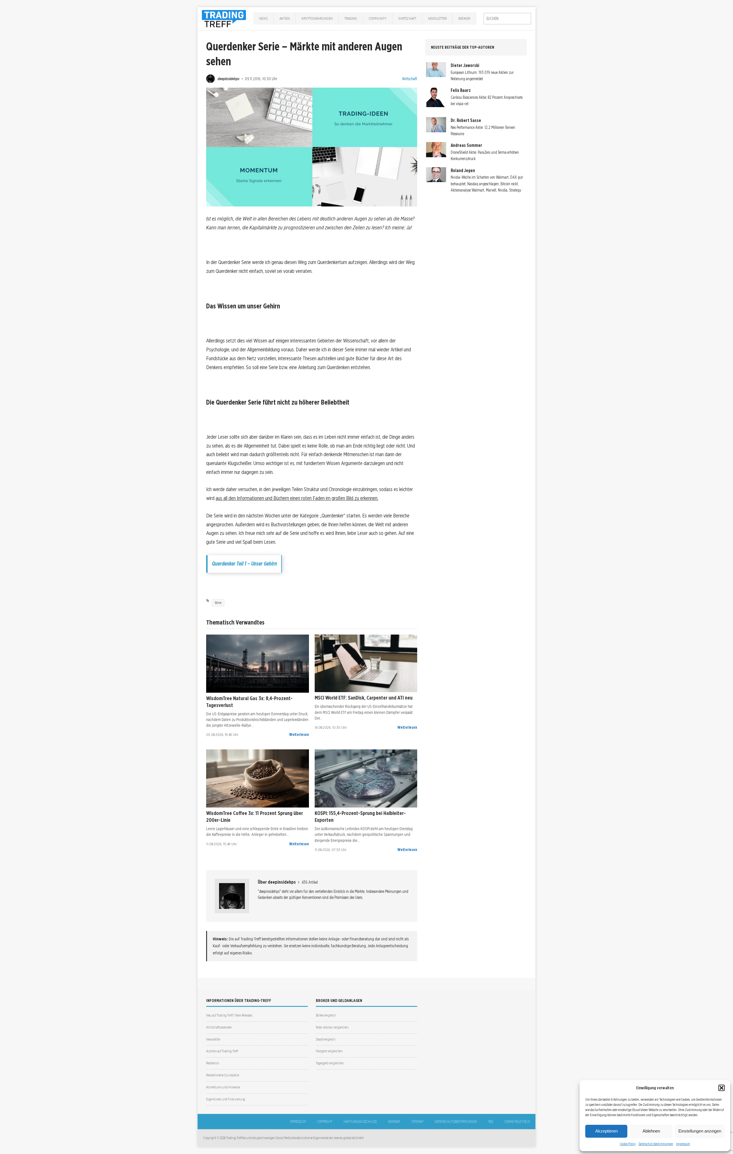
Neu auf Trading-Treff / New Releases (229, 1015)
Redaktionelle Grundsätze (222, 1075)
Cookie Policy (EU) (517, 1121)
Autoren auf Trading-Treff (222, 1051)
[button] (721, 1088)
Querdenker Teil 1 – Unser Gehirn (244, 563)
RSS (490, 1121)
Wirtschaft (407, 18)
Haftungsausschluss (360, 1121)
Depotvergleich (325, 1039)
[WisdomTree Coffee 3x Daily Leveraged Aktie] (257, 778)
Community (378, 18)
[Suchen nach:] (507, 18)
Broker (464, 18)
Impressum (683, 1144)
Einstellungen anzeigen (699, 1131)
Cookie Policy (628, 1144)
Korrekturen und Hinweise (223, 1087)
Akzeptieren (606, 1131)
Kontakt (394, 1121)
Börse (218, 602)
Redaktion (212, 1063)
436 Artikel (310, 882)
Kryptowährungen (317, 18)
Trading (350, 18)
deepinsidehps (228, 78)
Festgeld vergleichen (329, 1051)
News (263, 18)
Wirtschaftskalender (219, 1027)
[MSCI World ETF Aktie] (366, 663)
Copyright (324, 1121)
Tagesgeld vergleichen (330, 1063)
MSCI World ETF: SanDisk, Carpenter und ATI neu (364, 697)
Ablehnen (651, 1131)
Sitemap (417, 1121)
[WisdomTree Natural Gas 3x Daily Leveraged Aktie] (257, 664)
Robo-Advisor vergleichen (332, 1027)
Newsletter (437, 18)
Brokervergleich (326, 1015)
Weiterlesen (299, 734)
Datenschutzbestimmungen (656, 1144)
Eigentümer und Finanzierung (225, 1099)
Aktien (284, 18)
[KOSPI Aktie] (366, 778)
